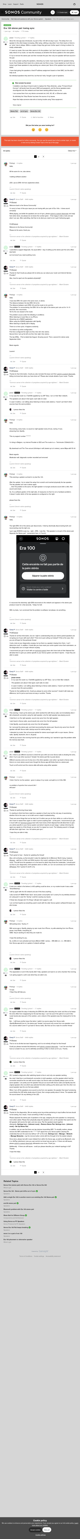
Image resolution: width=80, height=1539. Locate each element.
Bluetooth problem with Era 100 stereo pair (19, 1209)
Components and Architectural (14, 1218)
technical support (40, 650)
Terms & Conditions (25, 1256)
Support (15, 4)
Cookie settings (39, 1256)
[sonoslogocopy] (40, 4)
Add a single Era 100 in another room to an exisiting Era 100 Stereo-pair (29, 1197)
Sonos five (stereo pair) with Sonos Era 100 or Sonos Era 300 (25, 1185)
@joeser (14, 202)
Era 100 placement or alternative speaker (18, 1239)
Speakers (48, 19)
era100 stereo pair (10, 1203)
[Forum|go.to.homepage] (23, 12)
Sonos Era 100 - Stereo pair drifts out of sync (20, 1191)
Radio (22, 4)
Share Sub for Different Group (14, 1215)
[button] (2, 13)
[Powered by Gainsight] (40, 1251)
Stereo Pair (14, 111)
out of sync (24, 111)
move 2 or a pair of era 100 (13, 1233)
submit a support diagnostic (59, 214)
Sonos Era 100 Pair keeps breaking (16, 1227)
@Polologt (14, 224)
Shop (4, 4)
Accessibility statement (53, 1256)
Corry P (12, 199)
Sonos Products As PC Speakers (14, 1224)
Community (5, 19)
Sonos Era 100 (35, 111)
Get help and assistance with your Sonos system (27, 19)
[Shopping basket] (74, 4)
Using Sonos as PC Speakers (14, 1221)
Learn (10, 4)
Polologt (12, 163)
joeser (11, 38)
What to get (7, 1188)
